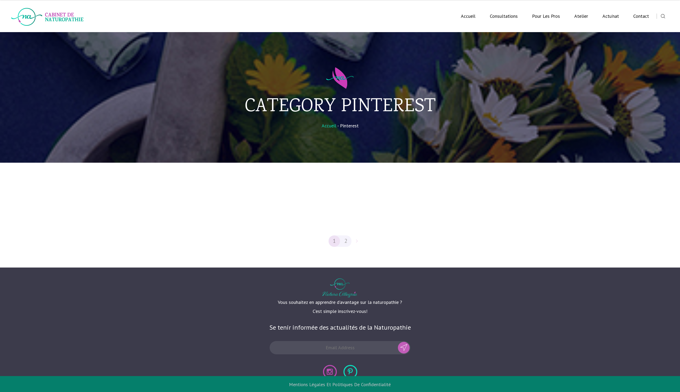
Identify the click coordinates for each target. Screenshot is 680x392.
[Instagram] (330, 372)
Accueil (468, 16)
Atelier (581, 16)
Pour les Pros (546, 16)
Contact (641, 16)
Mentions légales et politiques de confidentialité (340, 384)
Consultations (504, 16)
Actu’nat (610, 16)
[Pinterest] (350, 372)
